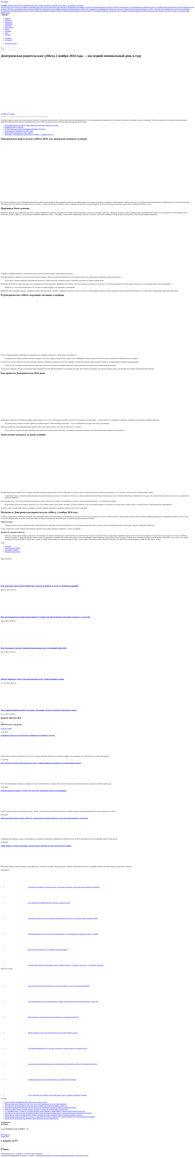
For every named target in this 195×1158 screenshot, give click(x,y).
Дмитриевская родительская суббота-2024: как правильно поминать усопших (32, 125)
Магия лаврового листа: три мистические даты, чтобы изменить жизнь (32, 679)
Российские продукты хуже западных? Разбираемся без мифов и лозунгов (66, 7)
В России (8, 20)
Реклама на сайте (11, 43)
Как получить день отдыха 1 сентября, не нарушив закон (20, 7)
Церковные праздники (13, 552)
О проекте (31, 1155)
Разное (12, 114)
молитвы (8, 546)
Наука (7, 29)
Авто (6, 33)
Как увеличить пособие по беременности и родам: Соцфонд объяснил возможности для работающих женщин (41, 763)
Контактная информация (10, 1155)
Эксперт (8, 35)
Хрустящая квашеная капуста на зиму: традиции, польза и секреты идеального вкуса (39, 710)
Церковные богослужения (14, 127)
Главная (7, 18)
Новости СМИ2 (6, 728)
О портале (8, 40)
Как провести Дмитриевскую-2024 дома (19, 131)
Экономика (9, 24)
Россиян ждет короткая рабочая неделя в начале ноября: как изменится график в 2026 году (32, 11)
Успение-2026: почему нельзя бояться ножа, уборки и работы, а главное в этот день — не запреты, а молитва (42, 5)
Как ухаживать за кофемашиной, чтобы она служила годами (107, 9)
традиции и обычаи (11, 550)
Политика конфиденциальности (64, 1155)
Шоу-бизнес (9, 27)
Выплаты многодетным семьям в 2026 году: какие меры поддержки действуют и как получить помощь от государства (44, 818)
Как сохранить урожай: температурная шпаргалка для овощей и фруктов (34, 648)
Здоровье (8, 31)
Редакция (8, 38)
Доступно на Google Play (5, 1135)
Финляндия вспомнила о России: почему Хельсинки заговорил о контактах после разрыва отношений (99, 11)
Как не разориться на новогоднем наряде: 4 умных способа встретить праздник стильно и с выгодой (45, 617)
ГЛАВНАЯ (5, 114)
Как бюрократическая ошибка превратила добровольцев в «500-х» (62, 9)
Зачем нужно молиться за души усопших (19, 133)
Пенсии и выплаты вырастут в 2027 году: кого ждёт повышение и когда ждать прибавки (159, 9)
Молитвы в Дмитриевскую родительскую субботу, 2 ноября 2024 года (29, 134)
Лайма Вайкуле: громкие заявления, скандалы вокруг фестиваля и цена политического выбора (36, 846)
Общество (8, 22)
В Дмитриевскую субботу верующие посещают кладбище (25, 129)
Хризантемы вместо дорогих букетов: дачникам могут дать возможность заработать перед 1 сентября (127, 7)
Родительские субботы (13, 548)
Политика (8, 25)
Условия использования (44, 1155)
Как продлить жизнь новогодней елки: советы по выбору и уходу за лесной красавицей (39, 586)
